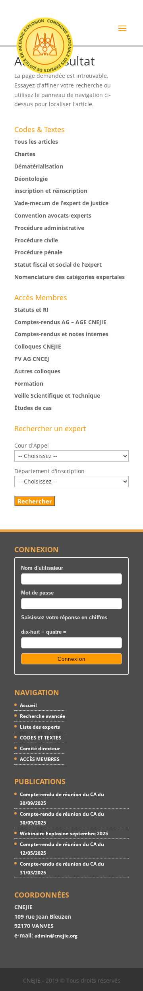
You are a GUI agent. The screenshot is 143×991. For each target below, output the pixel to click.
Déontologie (31, 178)
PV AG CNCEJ (31, 359)
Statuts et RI (31, 309)
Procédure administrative (49, 228)
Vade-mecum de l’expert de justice (61, 203)
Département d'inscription (49, 471)
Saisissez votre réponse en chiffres (64, 617)
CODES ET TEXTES (40, 737)
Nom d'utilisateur (42, 568)
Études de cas (33, 408)
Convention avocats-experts (52, 215)
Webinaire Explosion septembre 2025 (64, 833)
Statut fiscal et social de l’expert (58, 264)
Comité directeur (40, 748)
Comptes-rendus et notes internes (61, 334)
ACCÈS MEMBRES (40, 759)
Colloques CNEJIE (37, 346)
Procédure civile (36, 240)
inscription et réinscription (50, 190)
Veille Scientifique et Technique (57, 395)
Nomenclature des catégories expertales (69, 277)
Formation (28, 383)
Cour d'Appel (31, 445)
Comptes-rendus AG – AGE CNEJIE (60, 322)
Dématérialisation (38, 166)
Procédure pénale (38, 252)
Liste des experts (40, 726)
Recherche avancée (42, 716)
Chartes (24, 154)
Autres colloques (37, 371)
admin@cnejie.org (56, 935)
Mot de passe (37, 593)
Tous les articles (36, 141)
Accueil (28, 705)
